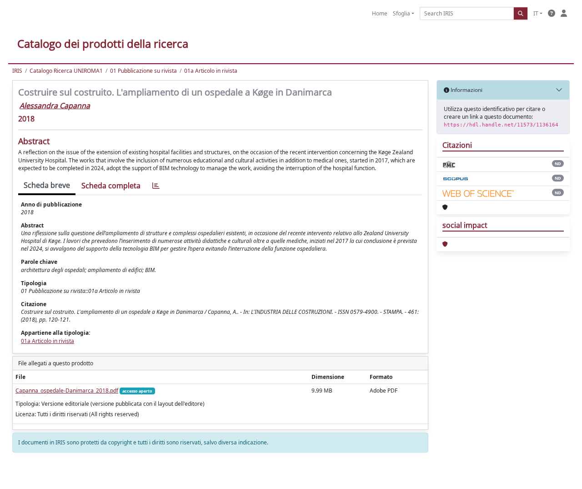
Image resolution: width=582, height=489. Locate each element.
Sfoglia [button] (401, 13)
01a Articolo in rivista (210, 71)
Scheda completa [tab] (110, 186)
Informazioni (465, 90)
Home (379, 13)
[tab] (156, 185)
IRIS (17, 71)
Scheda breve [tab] (47, 185)
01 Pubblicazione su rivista (143, 71)
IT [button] (535, 13)
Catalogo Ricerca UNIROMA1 (66, 71)
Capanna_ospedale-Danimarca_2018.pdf (66, 390)
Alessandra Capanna (55, 106)
